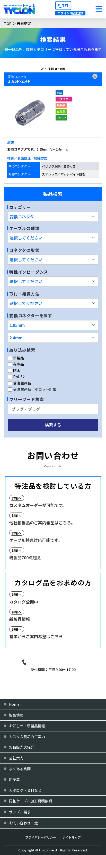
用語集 (14, 779)
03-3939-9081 (57, 662)
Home (14, 704)
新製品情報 (19, 619)
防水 (16, 370)
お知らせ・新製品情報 (27, 725)
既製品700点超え (25, 557)
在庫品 (18, 364)
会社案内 (16, 757)
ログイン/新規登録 (70, 13)
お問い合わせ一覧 (23, 822)
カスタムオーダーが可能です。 (37, 505)
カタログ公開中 (23, 602)
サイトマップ (71, 837)
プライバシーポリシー (40, 837)
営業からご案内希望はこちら (36, 636)
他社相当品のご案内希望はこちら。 (42, 522)
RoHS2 (19, 376)
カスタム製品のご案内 (27, 736)
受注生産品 (22, 383)
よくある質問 (20, 768)
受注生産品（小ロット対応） (36, 389)
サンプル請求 (20, 811)
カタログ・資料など (25, 790)
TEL (65, 5)
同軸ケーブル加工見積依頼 (30, 800)
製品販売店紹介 (21, 747)
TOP (8, 23)
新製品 (18, 357)
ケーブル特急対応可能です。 (35, 540)
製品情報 (16, 715)
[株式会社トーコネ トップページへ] (19, 9)
